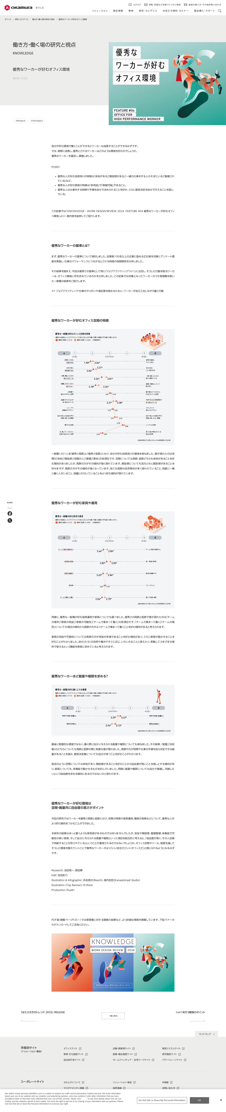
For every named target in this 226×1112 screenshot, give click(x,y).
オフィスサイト (70, 1048)
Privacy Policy (11, 1106)
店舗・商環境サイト (122, 1048)
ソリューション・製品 (122, 1082)
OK (199, 1100)
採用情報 (117, 1088)
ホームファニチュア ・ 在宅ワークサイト (131, 1060)
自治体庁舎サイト (72, 1060)
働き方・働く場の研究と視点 (43, 19)
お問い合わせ (168, 1088)
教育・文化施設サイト (74, 1054)
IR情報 (165, 1082)
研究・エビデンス (21, 19)
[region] (113, 1100)
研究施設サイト (169, 1054)
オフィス (39, 8)
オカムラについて (72, 1082)
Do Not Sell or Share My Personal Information (162, 1100)
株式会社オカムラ (18, 8)
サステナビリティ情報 (74, 1088)
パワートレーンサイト (172, 1060)
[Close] (221, 1100)
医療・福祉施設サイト (123, 1054)
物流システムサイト (171, 1048)
